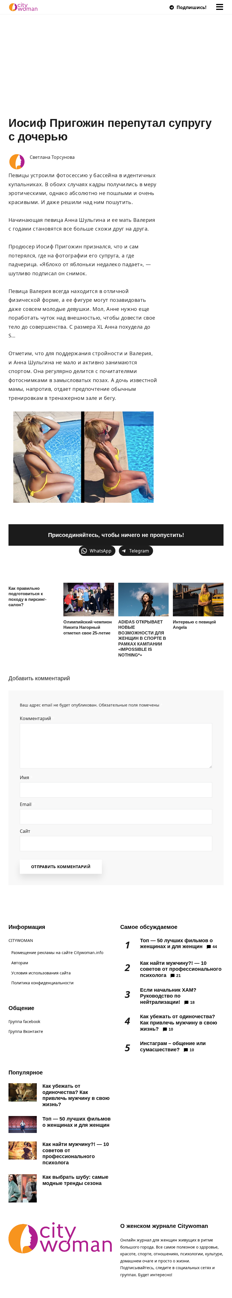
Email (27, 804)
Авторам (19, 962)
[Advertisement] (116, 73)
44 (214, 946)
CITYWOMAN (20, 940)
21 (178, 975)
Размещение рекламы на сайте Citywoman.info (57, 952)
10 (171, 1029)
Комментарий (37, 718)
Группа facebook (24, 1021)
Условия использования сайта (41, 973)
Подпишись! (191, 7)
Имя (26, 777)
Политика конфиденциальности (42, 982)
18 (192, 1002)
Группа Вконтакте (25, 1031)
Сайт (25, 831)
